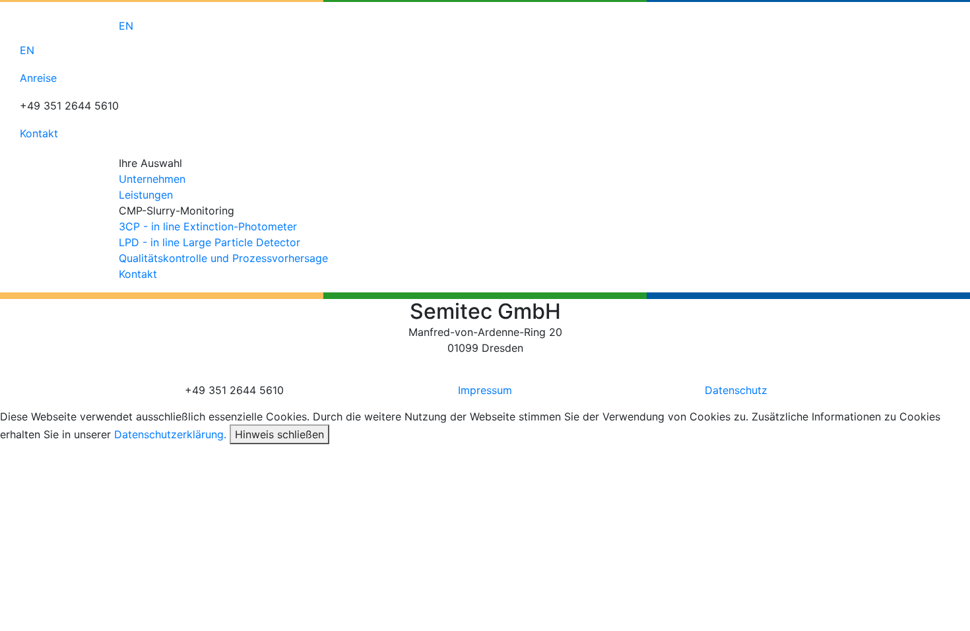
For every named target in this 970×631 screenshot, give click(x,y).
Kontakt (138, 274)
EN (126, 25)
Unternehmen (152, 178)
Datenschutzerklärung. (170, 434)
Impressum (485, 390)
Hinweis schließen (279, 434)
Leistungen (146, 194)
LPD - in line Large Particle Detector (209, 242)
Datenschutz (736, 390)
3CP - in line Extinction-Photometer (208, 226)
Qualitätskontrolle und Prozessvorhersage (223, 258)
